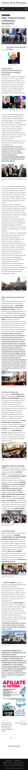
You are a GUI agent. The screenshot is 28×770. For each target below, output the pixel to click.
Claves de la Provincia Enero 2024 (20, 723)
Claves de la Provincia (6, 26)
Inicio (3, 12)
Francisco (11, 763)
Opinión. (5, 763)
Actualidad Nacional (9, 12)
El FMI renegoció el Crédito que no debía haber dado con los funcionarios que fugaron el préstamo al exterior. (7, 727)
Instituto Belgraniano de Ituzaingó (18, 765)
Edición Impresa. (9, 760)
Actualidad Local (17, 760)
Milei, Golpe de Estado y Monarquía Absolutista (13, 20)
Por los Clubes (6, 765)
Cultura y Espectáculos (18, 763)
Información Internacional (18, 762)
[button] (2, 9)
